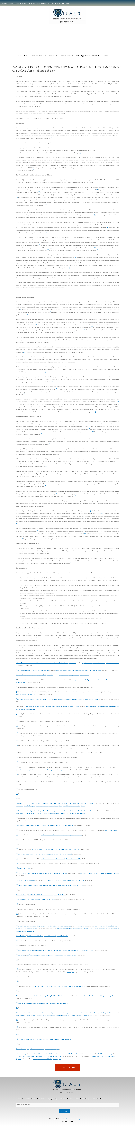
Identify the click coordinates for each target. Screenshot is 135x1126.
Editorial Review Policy (82, 1099)
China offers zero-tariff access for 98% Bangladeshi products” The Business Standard (49, 854)
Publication (51, 56)
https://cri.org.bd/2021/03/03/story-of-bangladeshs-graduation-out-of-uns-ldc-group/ (78, 670)
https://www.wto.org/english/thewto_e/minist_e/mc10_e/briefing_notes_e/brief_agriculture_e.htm (43, 770)
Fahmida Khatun (22, 885)
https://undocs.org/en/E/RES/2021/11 (26, 694)
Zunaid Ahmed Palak (23, 950)
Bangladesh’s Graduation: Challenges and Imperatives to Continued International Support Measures (58, 986)
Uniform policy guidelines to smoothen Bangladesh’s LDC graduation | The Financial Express (43, 1003)
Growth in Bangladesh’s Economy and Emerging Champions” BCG (65, 880)
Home (19, 56)
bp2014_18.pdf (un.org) (110, 830)
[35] (24, 352)
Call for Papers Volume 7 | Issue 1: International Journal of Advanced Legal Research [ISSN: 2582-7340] (35, 3)
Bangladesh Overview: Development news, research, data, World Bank (99, 873)
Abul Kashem (21, 854)
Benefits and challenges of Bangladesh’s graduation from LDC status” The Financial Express (51, 955)
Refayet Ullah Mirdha (23, 899)
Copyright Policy (52, 1099)
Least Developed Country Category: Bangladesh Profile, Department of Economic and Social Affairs (52, 706)
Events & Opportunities (82, 56)
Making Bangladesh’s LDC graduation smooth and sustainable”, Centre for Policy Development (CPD (55, 885)
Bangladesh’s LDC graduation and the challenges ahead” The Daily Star (47, 873)
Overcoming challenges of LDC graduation (104, 996)
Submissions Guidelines (39, 56)
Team (25, 56)
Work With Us (96, 56)
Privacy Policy (30, 1099)
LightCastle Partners (87, 803)
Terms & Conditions (98, 1099)
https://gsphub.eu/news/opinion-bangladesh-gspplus (47, 1059)
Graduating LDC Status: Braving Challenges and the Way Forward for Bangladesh (48, 803)
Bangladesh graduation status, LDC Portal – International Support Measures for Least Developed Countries (46, 663)
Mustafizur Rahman (23, 996)
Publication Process (66, 1099)
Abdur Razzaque (22, 1054)
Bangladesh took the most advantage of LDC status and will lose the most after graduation (49, 825)
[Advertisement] (67, 40)
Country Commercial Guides (74, 835)
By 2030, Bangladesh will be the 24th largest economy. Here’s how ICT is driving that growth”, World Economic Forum (62, 950)
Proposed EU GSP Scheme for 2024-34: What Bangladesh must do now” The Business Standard (54, 1054)
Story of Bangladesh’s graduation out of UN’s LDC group (33, 670)
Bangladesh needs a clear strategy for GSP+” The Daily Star (43, 1049)
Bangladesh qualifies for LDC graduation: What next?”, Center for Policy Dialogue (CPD (55, 849)
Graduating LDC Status (24, 868)
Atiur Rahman (21, 955)
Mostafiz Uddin (22, 1049)
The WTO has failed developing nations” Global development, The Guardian (47, 936)
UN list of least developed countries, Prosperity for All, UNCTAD (35, 675)
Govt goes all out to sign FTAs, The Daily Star (42, 899)
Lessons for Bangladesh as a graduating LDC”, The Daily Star (46, 996)
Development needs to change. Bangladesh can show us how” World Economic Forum (47, 926)
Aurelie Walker (22, 936)
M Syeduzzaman (22, 873)
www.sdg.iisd (70, 972)
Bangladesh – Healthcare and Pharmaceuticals (53, 859)
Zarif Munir (21, 880)
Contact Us (40, 1099)
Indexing (106, 56)
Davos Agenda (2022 (81, 926)
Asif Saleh (20, 926)
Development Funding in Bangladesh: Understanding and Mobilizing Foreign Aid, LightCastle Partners (56, 811)
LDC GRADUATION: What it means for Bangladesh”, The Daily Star (47, 895)
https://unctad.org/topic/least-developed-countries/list (74, 675)
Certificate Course (65, 56)
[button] (67, 1067)
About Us (20, 1099)
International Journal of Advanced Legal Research (72, 1119)
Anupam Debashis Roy (85, 996)
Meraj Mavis (21, 825)
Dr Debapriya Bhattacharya (105, 1054)
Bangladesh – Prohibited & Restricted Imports (53, 835)
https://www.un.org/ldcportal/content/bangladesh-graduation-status (100, 663)
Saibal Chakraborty (30, 880)
